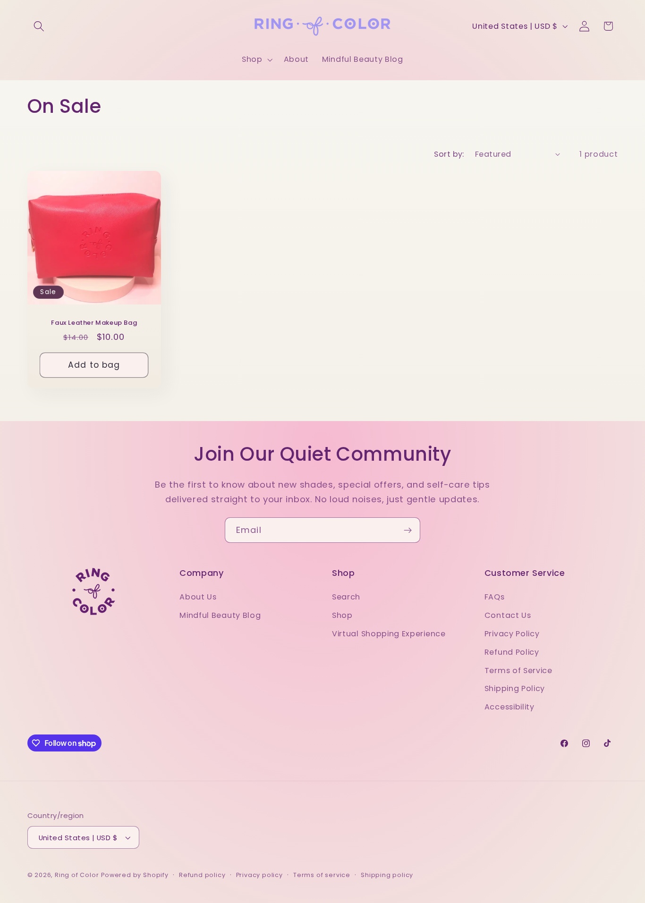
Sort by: (449, 154)
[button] (39, 26)
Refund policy (202, 875)
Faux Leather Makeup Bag (94, 323)
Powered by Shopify (135, 875)
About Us (198, 596)
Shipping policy (387, 875)
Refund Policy (511, 652)
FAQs (494, 596)
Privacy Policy (512, 633)
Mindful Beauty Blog (220, 615)
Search (346, 596)
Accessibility (509, 706)
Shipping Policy (514, 688)
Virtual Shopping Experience (389, 633)
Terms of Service (518, 670)
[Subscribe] (408, 530)
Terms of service (321, 875)
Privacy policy (259, 875)
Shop (342, 615)
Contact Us (507, 615)
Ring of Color (77, 875)
